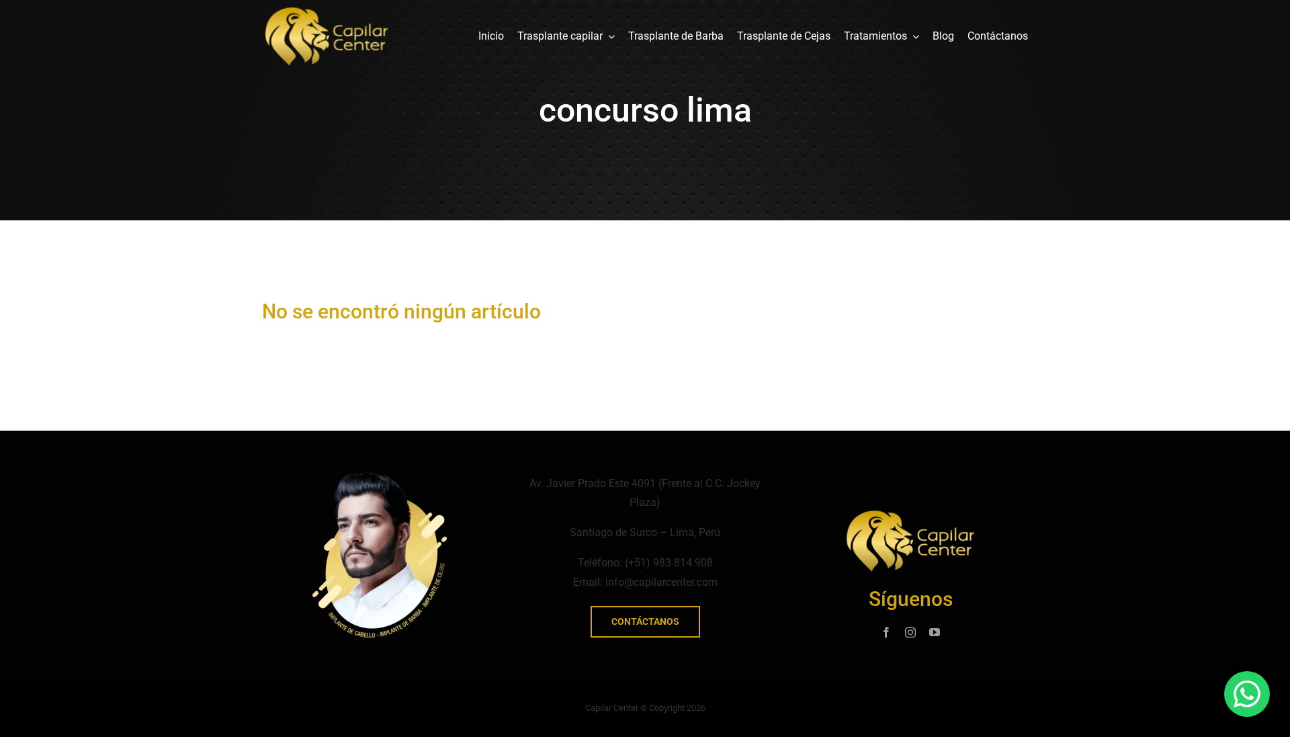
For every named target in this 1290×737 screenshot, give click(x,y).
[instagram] (910, 632)
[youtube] (934, 632)
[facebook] (886, 632)
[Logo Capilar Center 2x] (326, 11)
